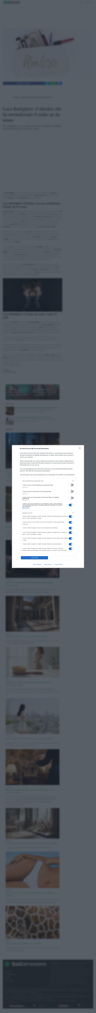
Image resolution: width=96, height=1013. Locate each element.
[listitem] (48, 481)
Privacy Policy (59, 564)
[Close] (80, 448)
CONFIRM (34, 557)
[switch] (71, 485)
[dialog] (48, 506)
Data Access (48, 564)
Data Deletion (37, 564)
